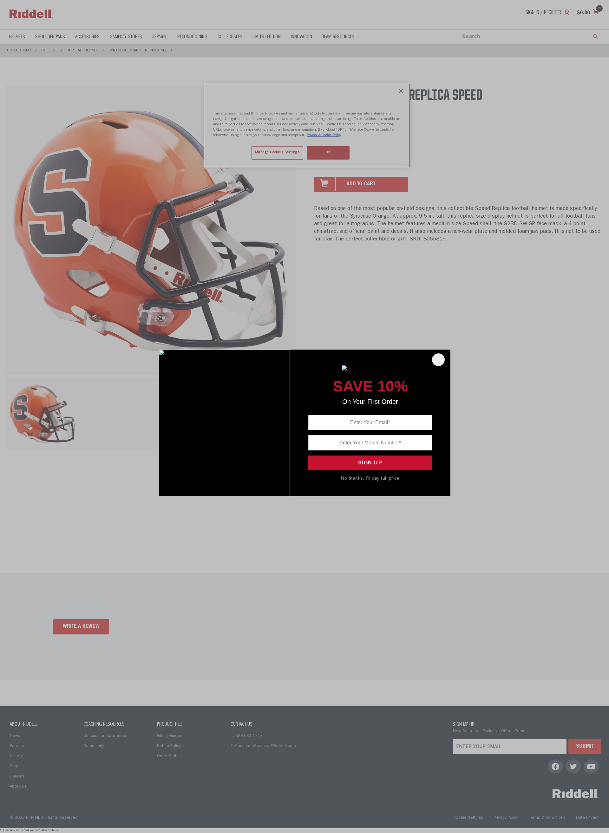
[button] (438, 359)
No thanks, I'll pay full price (370, 478)
